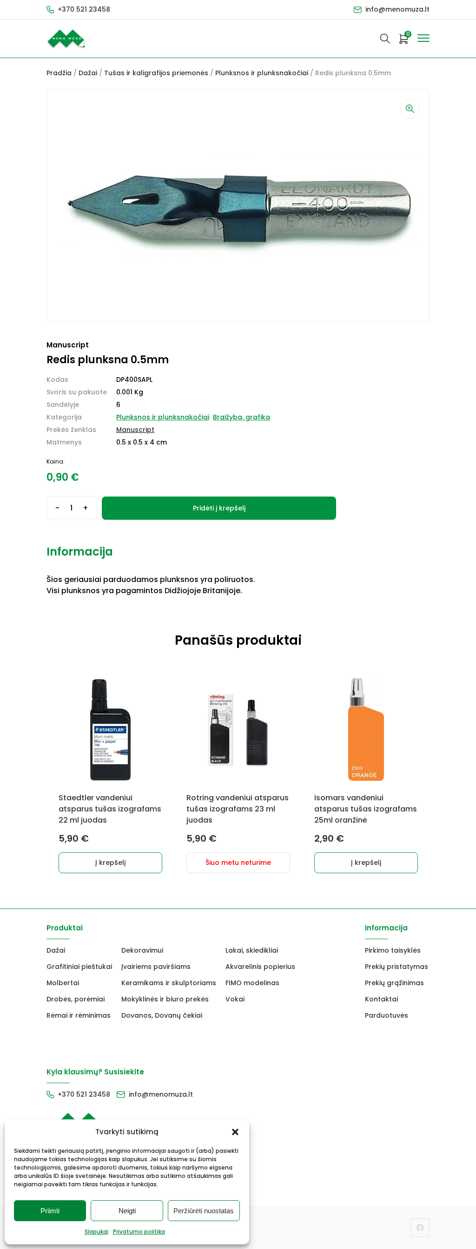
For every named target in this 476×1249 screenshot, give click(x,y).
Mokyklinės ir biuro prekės (165, 999)
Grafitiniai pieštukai (79, 966)
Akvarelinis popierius (260, 966)
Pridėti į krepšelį (219, 508)
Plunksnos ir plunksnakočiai (261, 73)
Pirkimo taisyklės (393, 950)
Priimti (50, 1211)
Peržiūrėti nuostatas (203, 1211)
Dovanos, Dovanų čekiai (161, 1015)
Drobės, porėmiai (75, 999)
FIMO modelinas (252, 982)
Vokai (235, 999)
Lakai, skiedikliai (251, 950)
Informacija (79, 551)
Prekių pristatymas (396, 966)
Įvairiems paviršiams (156, 966)
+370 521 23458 (84, 9)
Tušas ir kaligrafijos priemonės (156, 73)
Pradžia (59, 73)
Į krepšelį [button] (110, 862)
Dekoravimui (142, 950)
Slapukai (96, 1232)
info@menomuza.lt (397, 9)
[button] (235, 1132)
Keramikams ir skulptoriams (168, 982)
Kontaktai (381, 999)
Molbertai (62, 982)
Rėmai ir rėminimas (78, 1015)
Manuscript (135, 429)
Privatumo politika (139, 1232)
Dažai (88, 73)
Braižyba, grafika (241, 417)
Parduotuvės (386, 1015)
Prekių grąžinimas (394, 982)
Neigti (127, 1211)
